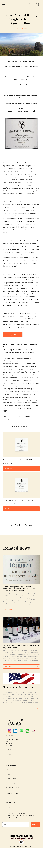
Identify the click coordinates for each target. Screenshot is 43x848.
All (6, 798)
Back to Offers (23, 525)
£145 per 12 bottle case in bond (21, 111)
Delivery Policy (11, 778)
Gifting (8, 807)
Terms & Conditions (12, 787)
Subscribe (35, 824)
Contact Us (9, 774)
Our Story (9, 754)
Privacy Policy (10, 783)
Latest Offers (10, 803)
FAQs (7, 770)
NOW (21, 108)
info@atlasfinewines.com (14, 750)
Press (8, 758)
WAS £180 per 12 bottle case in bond (21, 103)
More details (8, 468)
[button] (4, 4)
